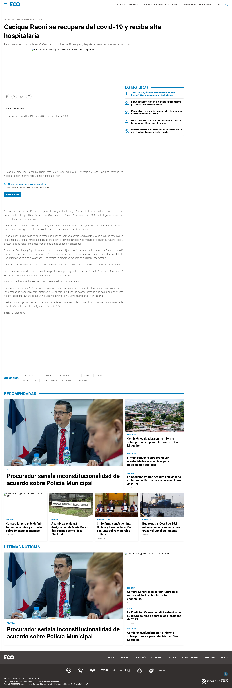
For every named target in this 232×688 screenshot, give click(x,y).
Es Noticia (133, 4)
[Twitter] (14, 96)
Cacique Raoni (30, 375)
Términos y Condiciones (14, 679)
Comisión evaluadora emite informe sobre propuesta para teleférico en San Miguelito (152, 442)
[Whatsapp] (21, 96)
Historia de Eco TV (35, 679)
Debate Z (121, 4)
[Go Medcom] (116, 672)
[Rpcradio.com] (128, 672)
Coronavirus (50, 380)
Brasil (100, 375)
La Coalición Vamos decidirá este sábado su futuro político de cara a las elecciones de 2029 (154, 480)
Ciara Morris (10, 535)
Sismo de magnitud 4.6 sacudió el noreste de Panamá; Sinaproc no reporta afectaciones (153, 93)
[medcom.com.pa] (163, 672)
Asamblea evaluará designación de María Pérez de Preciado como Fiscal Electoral (69, 529)
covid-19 (64, 375)
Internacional (30, 380)
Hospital (87, 375)
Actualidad (82, 380)
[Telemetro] (69, 672)
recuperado (48, 375)
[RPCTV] (80, 672)
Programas (205, 4)
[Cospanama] (104, 672)
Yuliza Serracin (16, 108)
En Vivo (218, 4)
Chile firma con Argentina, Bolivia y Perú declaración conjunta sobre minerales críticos (114, 529)
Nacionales (160, 4)
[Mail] (29, 96)
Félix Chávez (131, 488)
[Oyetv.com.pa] (92, 672)
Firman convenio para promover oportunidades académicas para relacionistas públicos (148, 461)
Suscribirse (12, 194)
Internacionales (188, 4)
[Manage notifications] (226, 674)
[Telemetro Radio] (151, 672)
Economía (147, 4)
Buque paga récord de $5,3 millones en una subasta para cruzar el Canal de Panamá (156, 103)
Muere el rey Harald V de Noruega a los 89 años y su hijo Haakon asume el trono (156, 112)
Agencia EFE (101, 538)
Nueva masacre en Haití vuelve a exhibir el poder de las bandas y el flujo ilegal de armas (156, 121)
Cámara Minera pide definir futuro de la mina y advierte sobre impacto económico (24, 527)
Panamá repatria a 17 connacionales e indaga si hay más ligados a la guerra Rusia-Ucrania (156, 131)
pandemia (66, 380)
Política (172, 4)
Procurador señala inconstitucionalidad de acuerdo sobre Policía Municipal (63, 480)
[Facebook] (6, 96)
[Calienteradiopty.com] (140, 672)
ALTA (76, 375)
